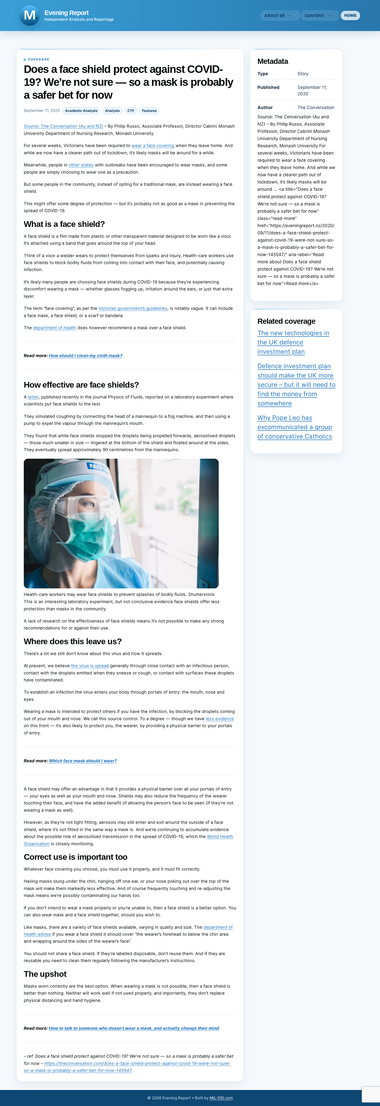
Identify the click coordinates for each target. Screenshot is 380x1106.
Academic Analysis (81, 111)
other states (81, 164)
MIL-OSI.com (221, 1097)
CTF (130, 111)
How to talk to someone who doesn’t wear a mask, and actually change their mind (134, 1028)
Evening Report (66, 12)
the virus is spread (90, 665)
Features (149, 111)
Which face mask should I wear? (83, 760)
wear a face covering (153, 145)
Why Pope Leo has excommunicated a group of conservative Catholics (294, 427)
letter (33, 397)
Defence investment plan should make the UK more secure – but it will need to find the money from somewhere (296, 384)
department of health (54, 327)
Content (314, 15)
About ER (274, 15)
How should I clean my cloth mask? (85, 355)
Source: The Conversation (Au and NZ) (63, 126)
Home (350, 15)
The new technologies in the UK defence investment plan (293, 342)
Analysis (112, 111)
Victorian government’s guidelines (132, 308)
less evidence (220, 718)
